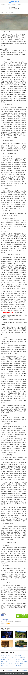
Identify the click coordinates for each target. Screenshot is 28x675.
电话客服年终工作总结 (20, 659)
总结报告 (12, 4)
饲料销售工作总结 (19, 663)
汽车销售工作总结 (5, 659)
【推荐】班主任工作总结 (7, 657)
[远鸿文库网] (14, 2)
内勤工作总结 (4, 661)
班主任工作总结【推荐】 (20, 657)
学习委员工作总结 (5, 655)
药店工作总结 (18, 655)
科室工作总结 (18, 665)
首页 (8, 4)
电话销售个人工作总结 (6, 663)
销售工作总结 (4, 665)
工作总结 (19, 4)
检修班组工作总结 (8, 670)
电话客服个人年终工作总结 (21, 661)
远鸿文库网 (12, 673)
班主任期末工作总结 (23, 670)
